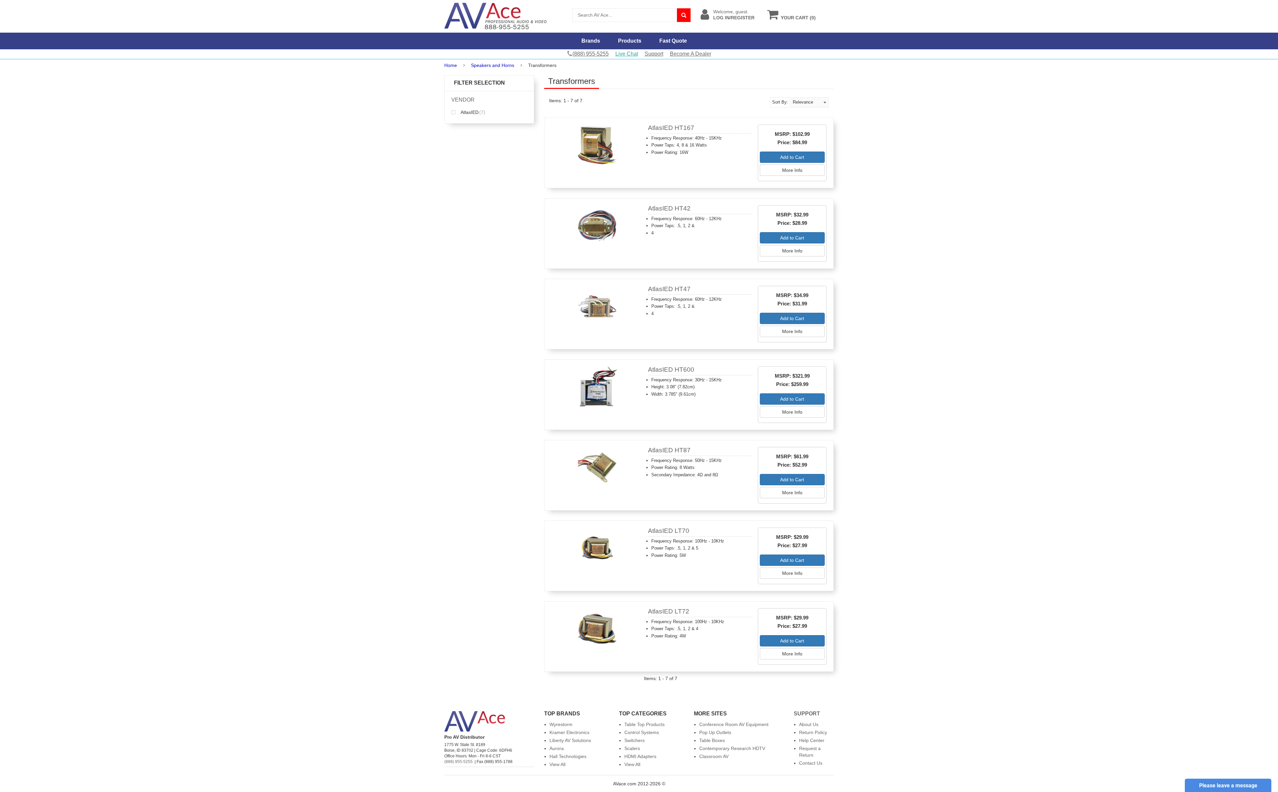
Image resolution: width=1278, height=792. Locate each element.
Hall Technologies (567, 756)
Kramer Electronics (569, 732)
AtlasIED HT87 (669, 450)
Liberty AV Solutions (570, 740)
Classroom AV (714, 756)
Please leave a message (1228, 785)
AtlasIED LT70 (668, 530)
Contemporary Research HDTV (732, 748)
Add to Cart (792, 157)
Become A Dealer (690, 54)
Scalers (632, 748)
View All (557, 764)
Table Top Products (644, 724)
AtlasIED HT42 (669, 208)
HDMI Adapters (640, 756)
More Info (792, 170)
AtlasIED (472, 112)
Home (450, 65)
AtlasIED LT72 (668, 611)
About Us (808, 724)
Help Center (811, 740)
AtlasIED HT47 (669, 288)
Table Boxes (712, 740)
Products (629, 41)
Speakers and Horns (492, 65)
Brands (590, 41)
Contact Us (810, 763)
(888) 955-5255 (458, 761)
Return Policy (813, 732)
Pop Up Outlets (715, 732)
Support (654, 54)
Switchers (634, 740)
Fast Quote (673, 41)
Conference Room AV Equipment (733, 724)
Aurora (556, 748)
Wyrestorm (560, 724)
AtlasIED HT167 (671, 127)
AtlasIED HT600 (671, 369)
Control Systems (641, 732)
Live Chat (626, 54)
